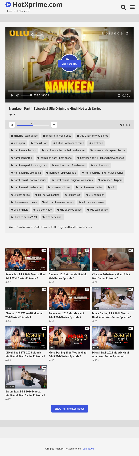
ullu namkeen (96, 194)
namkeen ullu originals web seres (73, 180)
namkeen (97, 143)
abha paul (19, 143)
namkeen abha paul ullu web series (65, 150)
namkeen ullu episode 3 (62, 172)
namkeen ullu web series (27, 187)
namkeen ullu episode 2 (27, 172)
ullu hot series (21, 194)
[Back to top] (127, 445)
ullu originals (20, 209)
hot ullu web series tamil (70, 143)
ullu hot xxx (74, 194)
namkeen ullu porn (112, 180)
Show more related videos (70, 408)
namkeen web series (90, 187)
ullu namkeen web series (59, 202)
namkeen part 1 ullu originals (30, 165)
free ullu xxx (40, 143)
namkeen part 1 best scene (56, 157)
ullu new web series (93, 202)
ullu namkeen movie (25, 202)
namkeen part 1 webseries (70, 165)
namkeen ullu (101, 165)
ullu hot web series (48, 194)
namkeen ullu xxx (60, 187)
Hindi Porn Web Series (58, 135)
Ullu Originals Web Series (93, 135)
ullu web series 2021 (25, 217)
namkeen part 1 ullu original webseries (102, 157)
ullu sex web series (71, 209)
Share (126, 124)
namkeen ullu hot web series (30, 180)
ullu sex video (44, 209)
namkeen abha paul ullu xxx (109, 150)
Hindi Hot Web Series (26, 135)
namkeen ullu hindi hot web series (103, 172)
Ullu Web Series (99, 209)
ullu (113, 187)
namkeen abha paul (25, 150)
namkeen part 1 (22, 157)
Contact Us (88, 448)
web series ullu (53, 217)
